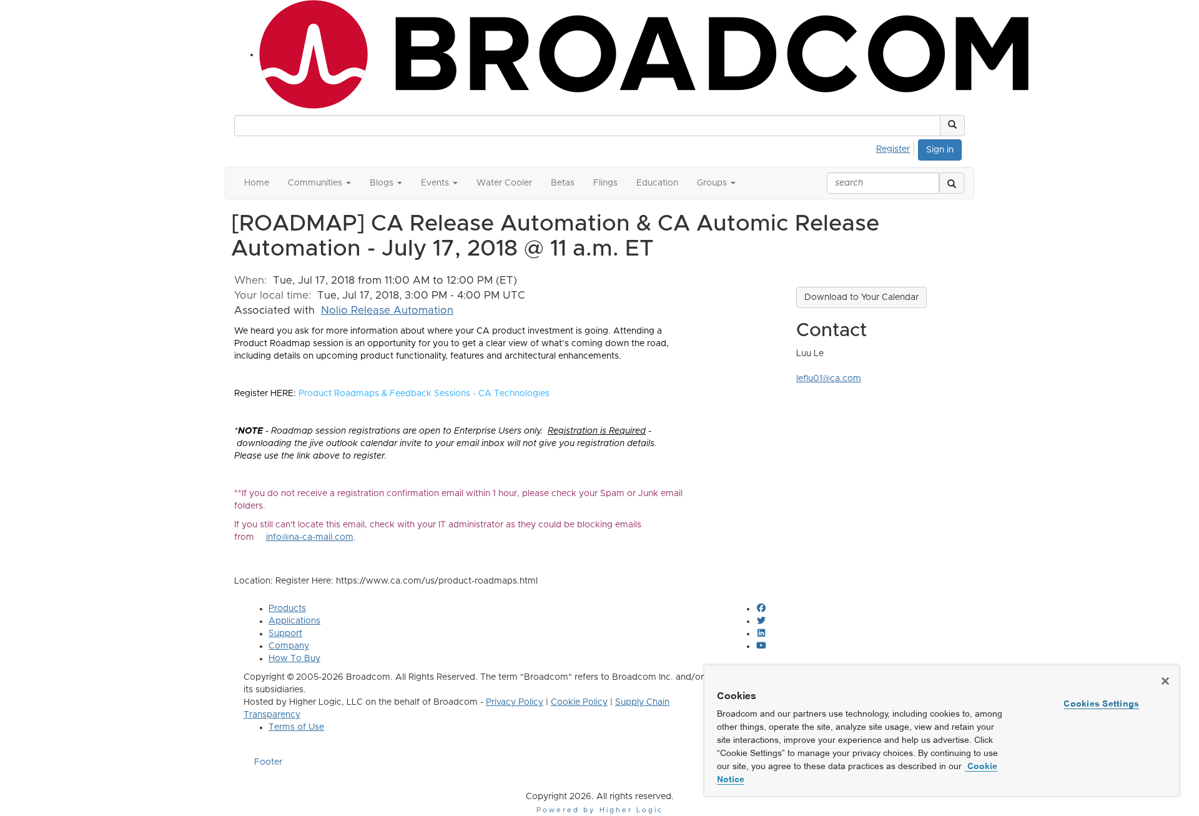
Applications (294, 621)
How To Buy (294, 658)
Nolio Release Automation (387, 311)
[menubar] (896, 147)
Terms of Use (296, 727)
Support (285, 633)
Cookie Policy (579, 702)
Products (287, 608)
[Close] (1165, 681)
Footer (268, 762)
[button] (952, 125)
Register (893, 149)
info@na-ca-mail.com (309, 537)
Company (289, 646)
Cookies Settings (1101, 704)
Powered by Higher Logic (599, 810)
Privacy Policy (514, 702)
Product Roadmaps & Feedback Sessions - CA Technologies (424, 393)
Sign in (940, 150)
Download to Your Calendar (861, 297)
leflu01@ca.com (828, 378)
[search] (951, 183)
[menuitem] (896, 147)
